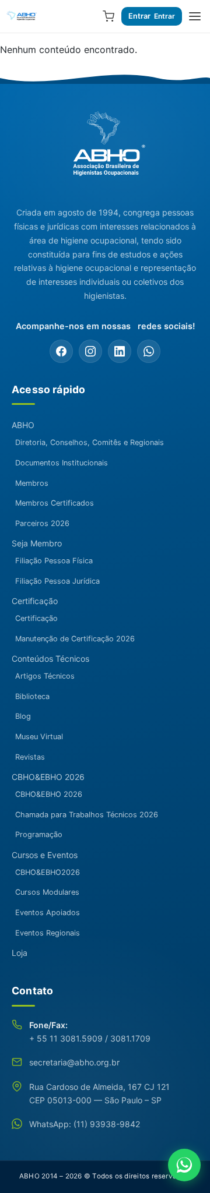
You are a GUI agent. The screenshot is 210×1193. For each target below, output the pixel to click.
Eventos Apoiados (47, 912)
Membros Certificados (54, 503)
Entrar (139, 16)
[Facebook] (61, 351)
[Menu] (194, 16)
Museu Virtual (39, 736)
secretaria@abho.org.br (74, 1062)
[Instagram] (90, 351)
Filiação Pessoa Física (54, 560)
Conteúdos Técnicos (50, 658)
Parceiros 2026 (42, 523)
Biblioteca (32, 696)
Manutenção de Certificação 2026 (75, 638)
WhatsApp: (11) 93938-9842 (84, 1124)
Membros (31, 483)
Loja (19, 953)
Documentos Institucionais (61, 462)
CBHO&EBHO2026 (47, 872)
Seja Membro (37, 543)
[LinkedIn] (119, 351)
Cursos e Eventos (45, 855)
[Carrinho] (108, 16)
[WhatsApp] (148, 351)
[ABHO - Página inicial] (105, 149)
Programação (38, 834)
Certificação (35, 601)
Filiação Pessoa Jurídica (57, 581)
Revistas (30, 757)
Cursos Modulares (47, 892)
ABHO (23, 425)
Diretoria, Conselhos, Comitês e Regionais (89, 442)
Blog (23, 716)
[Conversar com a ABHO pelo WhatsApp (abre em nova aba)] (184, 1165)
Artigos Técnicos (45, 676)
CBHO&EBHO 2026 (48, 777)
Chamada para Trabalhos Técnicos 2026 (86, 814)
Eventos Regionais (47, 933)
